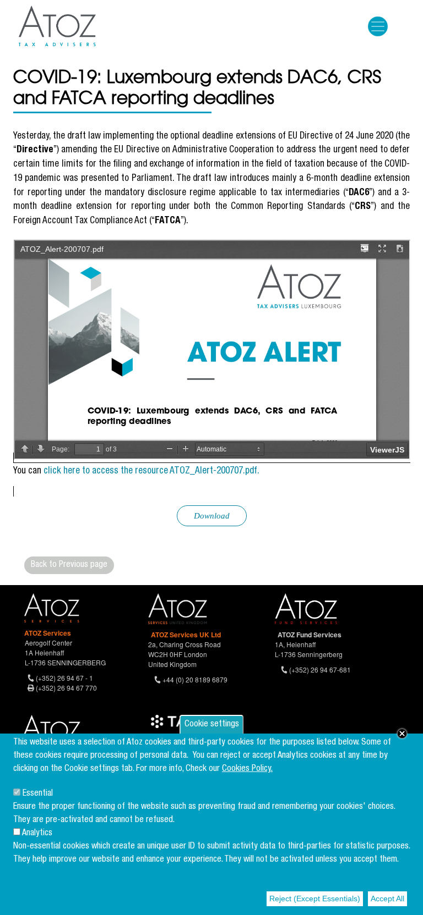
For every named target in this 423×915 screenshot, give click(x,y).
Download (212, 515)
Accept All (387, 898)
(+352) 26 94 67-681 (320, 669)
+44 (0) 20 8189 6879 (194, 679)
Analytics (37, 833)
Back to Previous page (69, 565)
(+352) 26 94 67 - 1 (64, 677)
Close (402, 733)
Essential (38, 794)
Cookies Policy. (247, 769)
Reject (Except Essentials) (314, 898)
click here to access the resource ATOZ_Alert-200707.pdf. (151, 471)
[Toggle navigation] (378, 26)
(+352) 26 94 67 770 (66, 687)
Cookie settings (212, 724)
